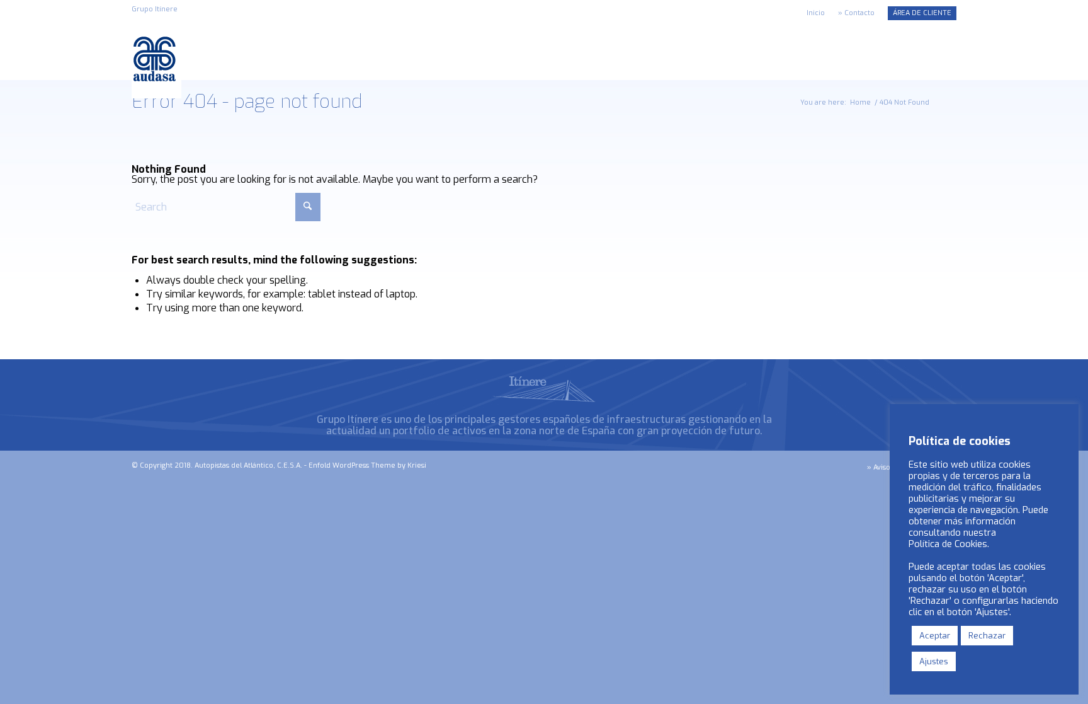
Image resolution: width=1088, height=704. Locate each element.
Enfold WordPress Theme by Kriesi (367, 465)
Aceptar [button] (934, 635)
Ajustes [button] (933, 661)
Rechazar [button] (987, 635)
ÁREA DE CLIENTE (922, 13)
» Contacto (856, 13)
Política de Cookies (948, 544)
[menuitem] (816, 13)
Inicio (816, 13)
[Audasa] (156, 59)
